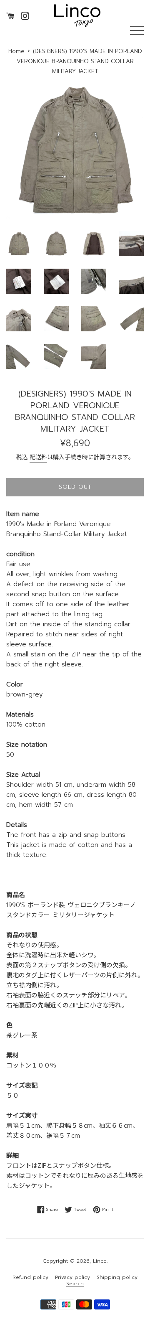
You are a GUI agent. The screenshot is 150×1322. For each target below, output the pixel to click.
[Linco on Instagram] (25, 15)
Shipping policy (117, 1277)
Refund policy (30, 1277)
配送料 (38, 457)
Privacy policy (72, 1277)
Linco (100, 1261)
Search (75, 1283)
